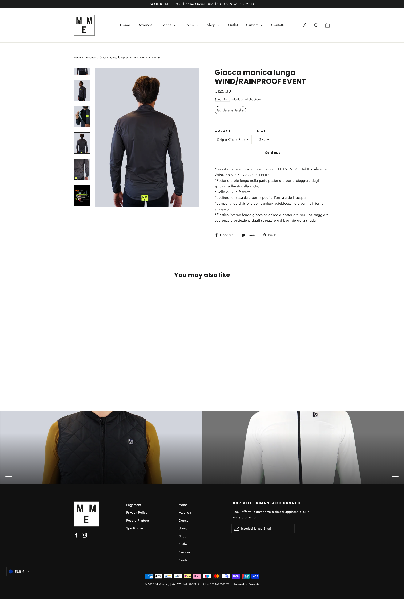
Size (261, 131)
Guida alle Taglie (230, 110)
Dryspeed (90, 57)
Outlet (233, 25)
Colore (222, 131)
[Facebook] (76, 535)
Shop (212, 25)
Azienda (145, 25)
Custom (253, 25)
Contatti (277, 25)
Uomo (189, 25)
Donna (167, 25)
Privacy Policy (136, 512)
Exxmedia (254, 584)
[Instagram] (84, 535)
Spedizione (222, 99)
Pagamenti (134, 504)
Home (125, 25)
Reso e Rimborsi (138, 520)
